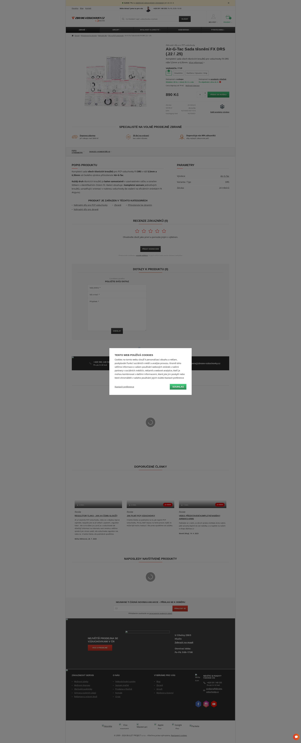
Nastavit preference (124, 386)
